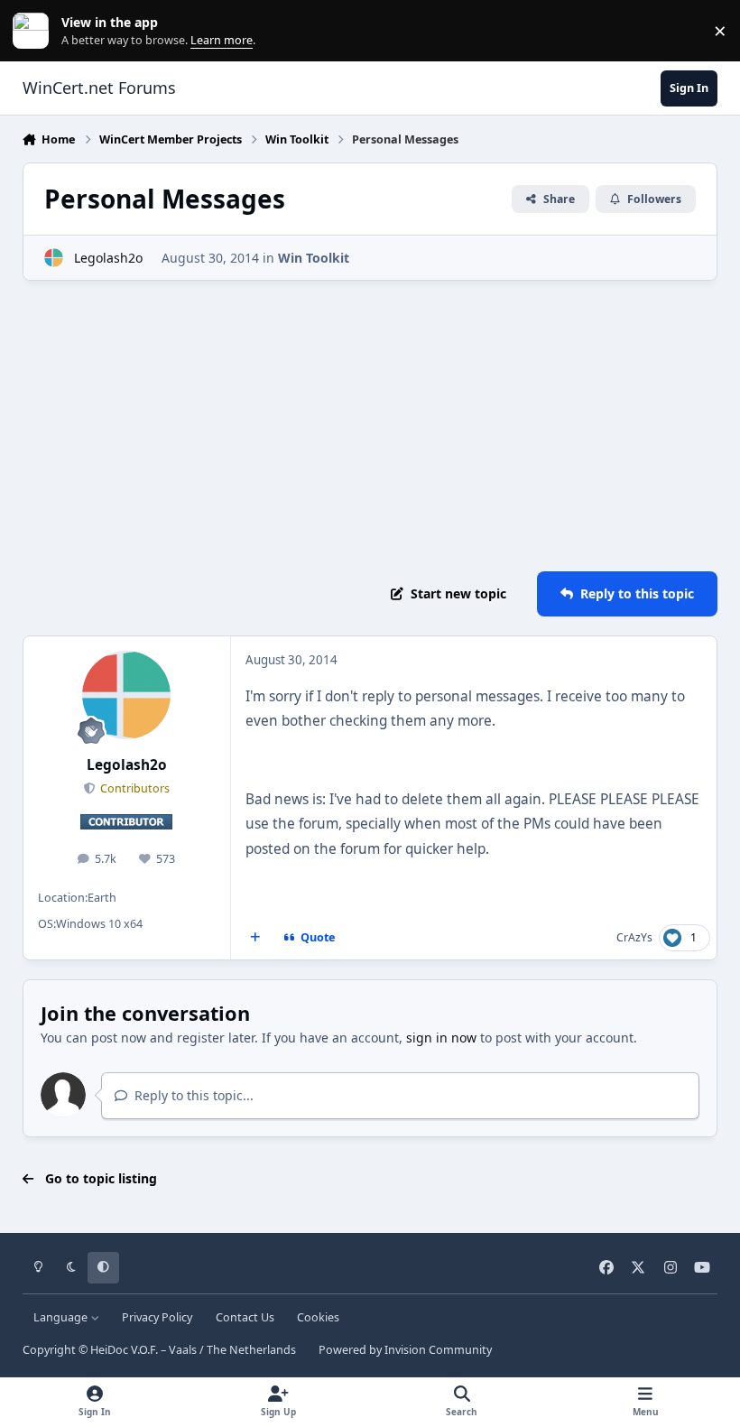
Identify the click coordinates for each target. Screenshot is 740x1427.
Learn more (34, 31)
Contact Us (245, 1317)
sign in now (441, 1037)
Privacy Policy (157, 1317)
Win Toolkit (313, 257)
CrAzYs (634, 937)
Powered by (405, 1350)
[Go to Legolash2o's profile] (53, 257)
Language (61, 1317)
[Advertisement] (370, 426)
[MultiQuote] (254, 937)
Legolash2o (108, 257)
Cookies (318, 1317)
